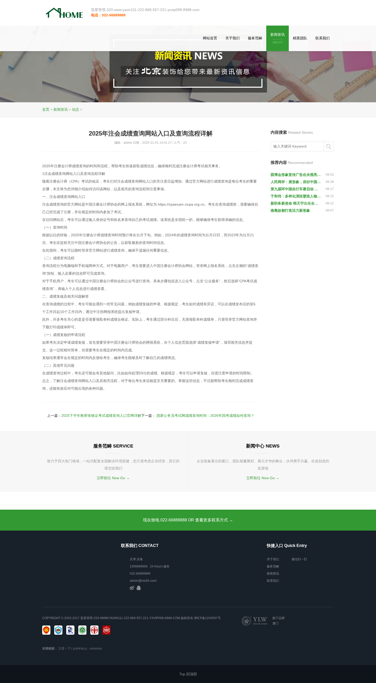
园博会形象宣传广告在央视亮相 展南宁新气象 (296, 175)
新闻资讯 (277, 38)
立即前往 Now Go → (113, 478)
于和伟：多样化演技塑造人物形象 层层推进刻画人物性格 (296, 196)
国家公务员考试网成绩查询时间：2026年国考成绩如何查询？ (205, 415)
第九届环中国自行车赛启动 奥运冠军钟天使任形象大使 (296, 189)
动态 (75, 109)
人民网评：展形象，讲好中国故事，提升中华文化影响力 (296, 182)
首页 (45, 109)
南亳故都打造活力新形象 (290, 210)
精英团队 (300, 38)
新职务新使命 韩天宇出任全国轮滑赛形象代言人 (296, 203)
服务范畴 (255, 38)
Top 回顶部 (188, 674)
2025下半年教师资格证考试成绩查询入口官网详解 (101, 415)
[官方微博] (132, 588)
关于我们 (232, 38)
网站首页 (210, 38)
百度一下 (64, 648)
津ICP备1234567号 (207, 618)
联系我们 (322, 38)
